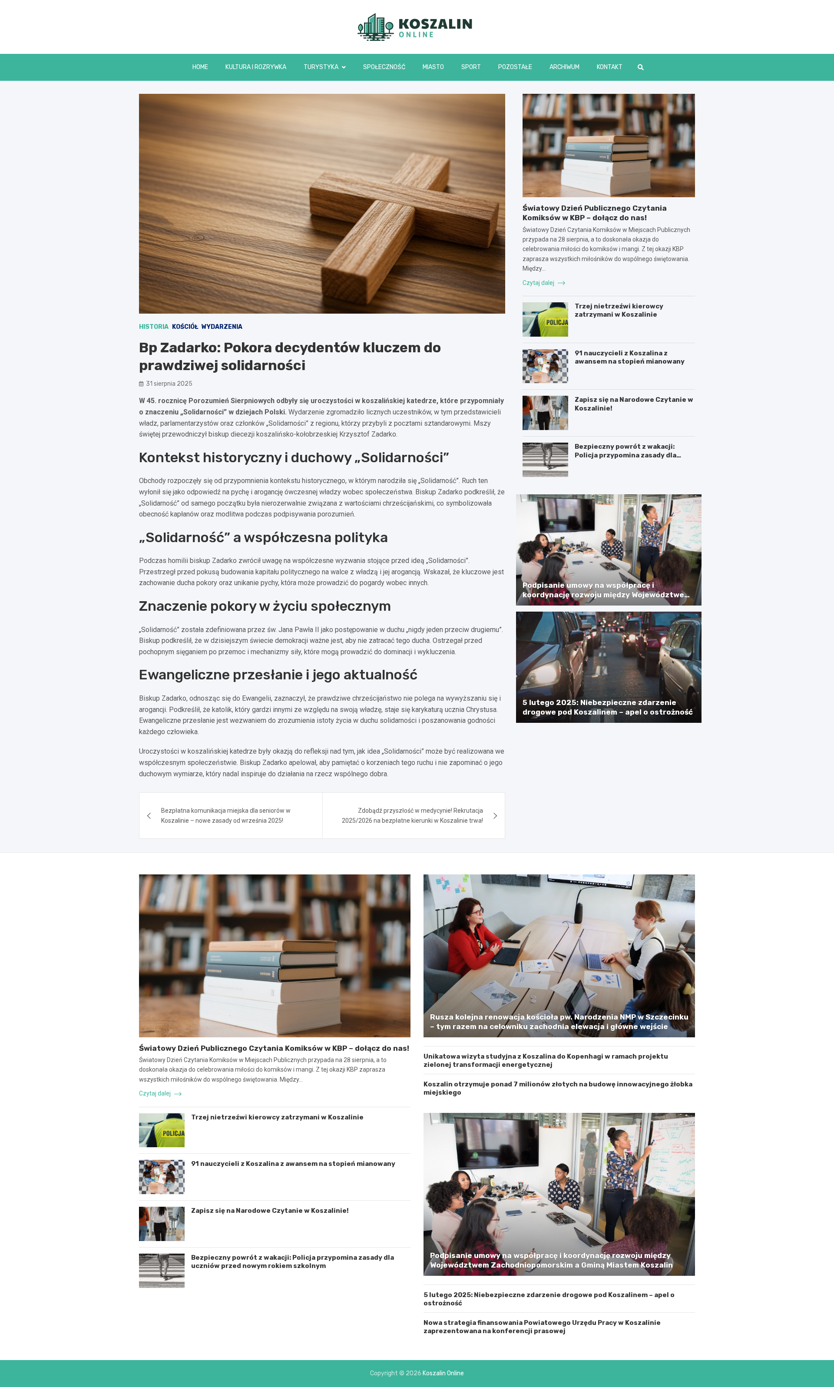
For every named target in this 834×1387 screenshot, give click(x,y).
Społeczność (384, 67)
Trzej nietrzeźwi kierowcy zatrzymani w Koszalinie (619, 310)
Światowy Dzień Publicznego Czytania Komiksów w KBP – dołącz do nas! (274, 1048)
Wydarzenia (222, 327)
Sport (471, 67)
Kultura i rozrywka (255, 67)
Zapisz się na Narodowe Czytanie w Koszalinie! (270, 1211)
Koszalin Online (443, 1373)
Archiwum (564, 67)
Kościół (185, 327)
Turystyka (321, 67)
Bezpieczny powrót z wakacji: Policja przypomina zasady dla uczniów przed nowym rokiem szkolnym (625, 459)
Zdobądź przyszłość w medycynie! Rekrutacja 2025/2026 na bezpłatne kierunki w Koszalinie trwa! (412, 815)
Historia (154, 327)
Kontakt (609, 67)
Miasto (433, 67)
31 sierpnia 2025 (169, 383)
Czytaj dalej (539, 282)
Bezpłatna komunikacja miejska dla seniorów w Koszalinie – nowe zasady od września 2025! (226, 815)
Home (200, 67)
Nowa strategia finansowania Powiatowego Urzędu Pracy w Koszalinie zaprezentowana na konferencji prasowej (542, 1327)
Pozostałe (515, 67)
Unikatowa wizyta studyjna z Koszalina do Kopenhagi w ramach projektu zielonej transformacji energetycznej (546, 1061)
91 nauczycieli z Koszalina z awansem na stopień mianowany (630, 357)
